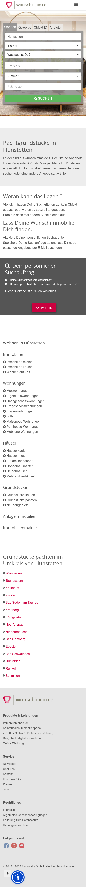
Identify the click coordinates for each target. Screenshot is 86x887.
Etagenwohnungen (20, 411)
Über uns (9, 769)
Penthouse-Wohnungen (23, 426)
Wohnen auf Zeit (18, 372)
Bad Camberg (15, 639)
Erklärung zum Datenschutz (20, 820)
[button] (18, 877)
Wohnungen (14, 383)
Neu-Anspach (15, 624)
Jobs (6, 789)
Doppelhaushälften (20, 466)
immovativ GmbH (33, 866)
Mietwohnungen (18, 390)
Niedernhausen (17, 631)
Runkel (11, 668)
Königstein (13, 617)
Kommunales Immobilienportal (22, 728)
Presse (7, 784)
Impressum (10, 810)
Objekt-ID (40, 27)
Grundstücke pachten (22, 500)
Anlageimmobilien (20, 516)
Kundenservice (12, 779)
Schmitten (13, 675)
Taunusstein (14, 580)
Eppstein (12, 646)
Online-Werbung (13, 743)
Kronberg (12, 609)
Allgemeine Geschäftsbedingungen (25, 815)
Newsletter (9, 764)
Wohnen (10, 26)
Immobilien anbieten (16, 723)
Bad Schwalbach (18, 653)
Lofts (10, 416)
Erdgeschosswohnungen (24, 406)
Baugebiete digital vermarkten (22, 738)
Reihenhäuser (17, 471)
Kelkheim (12, 587)
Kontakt (8, 774)
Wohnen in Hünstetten (24, 343)
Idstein (10, 595)
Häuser (9, 443)
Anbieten (56, 27)
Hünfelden (13, 661)
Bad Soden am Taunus (22, 602)
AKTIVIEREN (44, 308)
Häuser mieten (17, 455)
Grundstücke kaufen (21, 494)
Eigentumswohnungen (23, 395)
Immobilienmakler (20, 527)
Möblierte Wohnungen (22, 431)
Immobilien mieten (20, 361)
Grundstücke (15, 487)
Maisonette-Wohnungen (24, 421)
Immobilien (13, 354)
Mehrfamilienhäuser (21, 476)
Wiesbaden (14, 573)
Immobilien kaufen (20, 366)
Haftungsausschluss (15, 825)
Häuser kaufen (17, 450)
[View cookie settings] (7, 873)
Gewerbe (24, 27)
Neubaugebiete (18, 505)
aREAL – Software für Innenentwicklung (28, 733)
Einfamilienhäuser (19, 460)
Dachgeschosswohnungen (26, 401)
